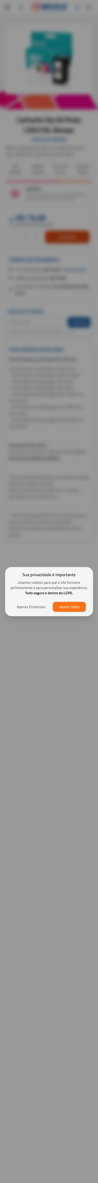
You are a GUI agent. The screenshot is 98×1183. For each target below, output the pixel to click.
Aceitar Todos (69, 606)
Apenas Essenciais (31, 606)
